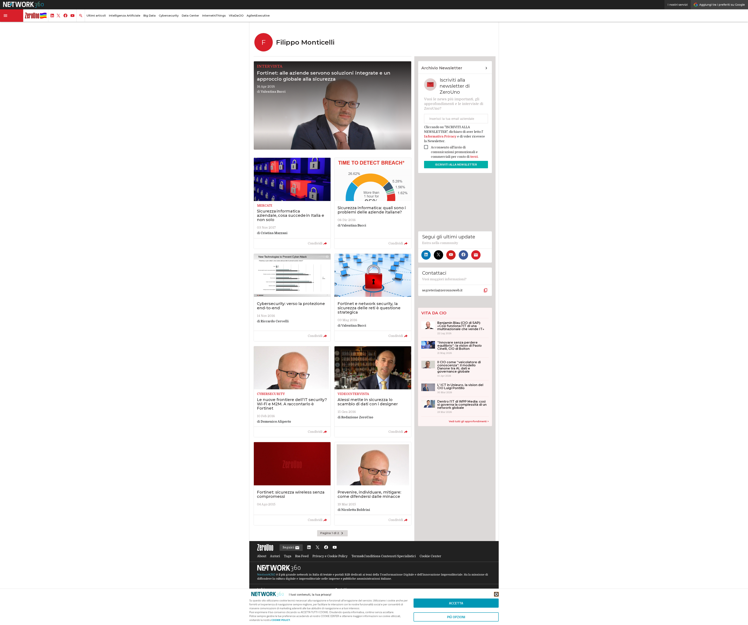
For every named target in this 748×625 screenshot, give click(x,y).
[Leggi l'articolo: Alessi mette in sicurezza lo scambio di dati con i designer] (372, 391)
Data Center (190, 15)
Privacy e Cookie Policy (330, 556)
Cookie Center (430, 556)
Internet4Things (214, 15)
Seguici (289, 547)
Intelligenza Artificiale (124, 15)
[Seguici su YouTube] (451, 255)
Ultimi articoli (96, 15)
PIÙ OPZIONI (456, 617)
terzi (474, 157)
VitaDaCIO (236, 15)
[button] (11, 15)
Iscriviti (456, 164)
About (261, 556)
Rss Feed (302, 556)
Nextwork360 (266, 574)
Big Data (149, 15)
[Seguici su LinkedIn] (426, 255)
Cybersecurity (169, 15)
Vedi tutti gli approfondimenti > (469, 421)
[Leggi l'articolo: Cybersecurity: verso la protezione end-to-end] (292, 297)
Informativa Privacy (440, 136)
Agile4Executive (258, 15)
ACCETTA (456, 603)
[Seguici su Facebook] (463, 255)
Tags (287, 556)
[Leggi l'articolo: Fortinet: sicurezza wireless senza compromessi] (292, 483)
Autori (275, 556)
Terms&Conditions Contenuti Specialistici (383, 556)
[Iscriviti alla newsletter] (476, 255)
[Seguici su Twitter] (438, 255)
